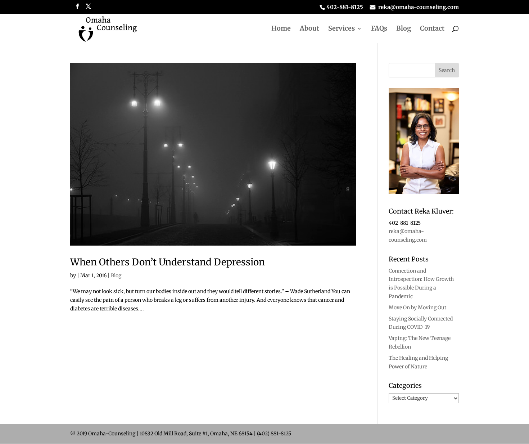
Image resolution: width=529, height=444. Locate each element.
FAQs (379, 29)
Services (341, 29)
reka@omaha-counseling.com (418, 7)
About (309, 29)
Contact (432, 29)
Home (281, 29)
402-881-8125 (344, 7)
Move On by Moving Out (417, 307)
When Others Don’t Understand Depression (167, 262)
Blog (403, 29)
